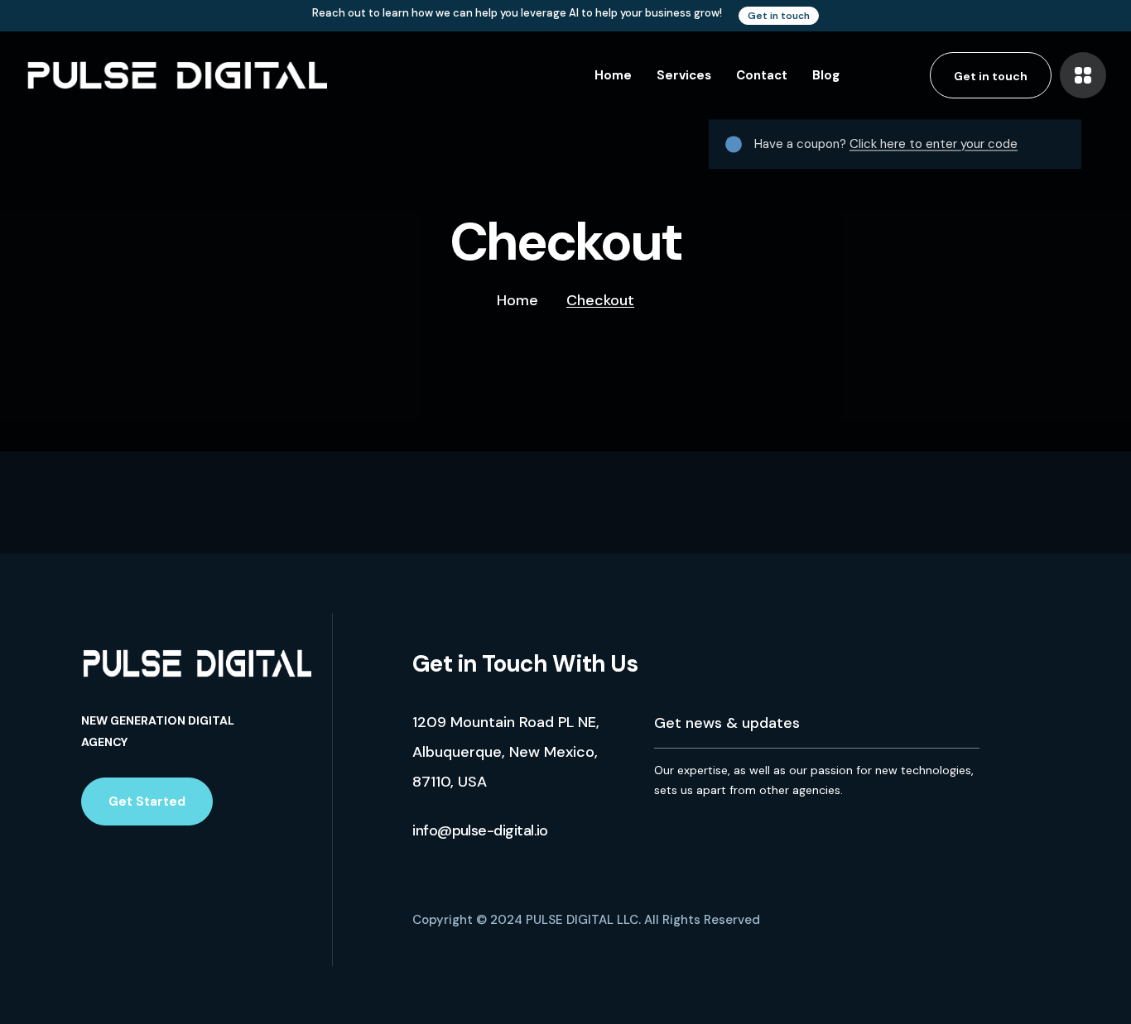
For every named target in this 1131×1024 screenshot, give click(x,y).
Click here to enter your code (933, 144)
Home (517, 300)
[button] (779, 16)
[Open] (1083, 75)
